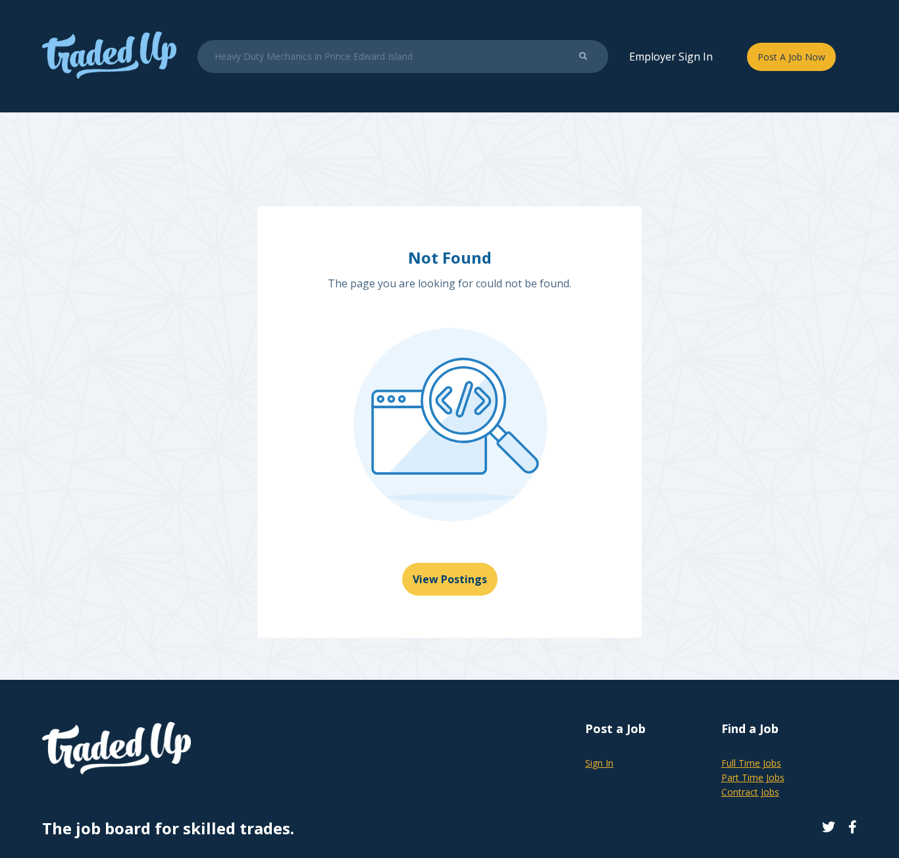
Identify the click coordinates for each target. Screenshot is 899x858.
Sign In (599, 763)
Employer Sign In (671, 56)
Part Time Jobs (752, 777)
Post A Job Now (791, 57)
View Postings (450, 579)
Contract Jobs (750, 792)
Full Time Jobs (751, 763)
